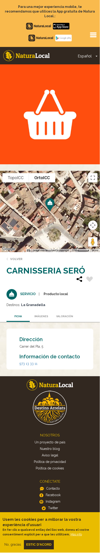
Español (85, 56)
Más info (76, 534)
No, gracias (12, 544)
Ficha (18, 316)
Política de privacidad (50, 462)
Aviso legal (50, 455)
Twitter (53, 508)
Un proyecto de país (50, 442)
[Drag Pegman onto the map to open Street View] (92, 242)
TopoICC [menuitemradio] (16, 177)
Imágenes (41, 316)
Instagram (53, 501)
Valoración (64, 316)
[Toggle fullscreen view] (92, 177)
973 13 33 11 (28, 364)
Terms (95, 250)
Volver (16, 259)
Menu (93, 34)
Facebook (53, 495)
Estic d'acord (39, 544)
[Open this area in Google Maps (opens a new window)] (8, 249)
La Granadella (33, 305)
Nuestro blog (50, 449)
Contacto (53, 488)
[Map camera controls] (92, 225)
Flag (89, 280)
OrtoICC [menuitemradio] (42, 177)
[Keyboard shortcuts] (28, 250)
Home (26, 55)
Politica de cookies (50, 468)
